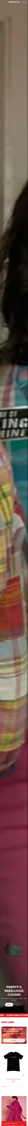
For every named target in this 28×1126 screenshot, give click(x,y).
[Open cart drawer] (26, 2)
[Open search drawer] (23, 2)
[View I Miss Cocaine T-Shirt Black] (13, 1061)
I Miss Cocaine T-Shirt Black (13, 1079)
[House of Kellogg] (14, 2)
